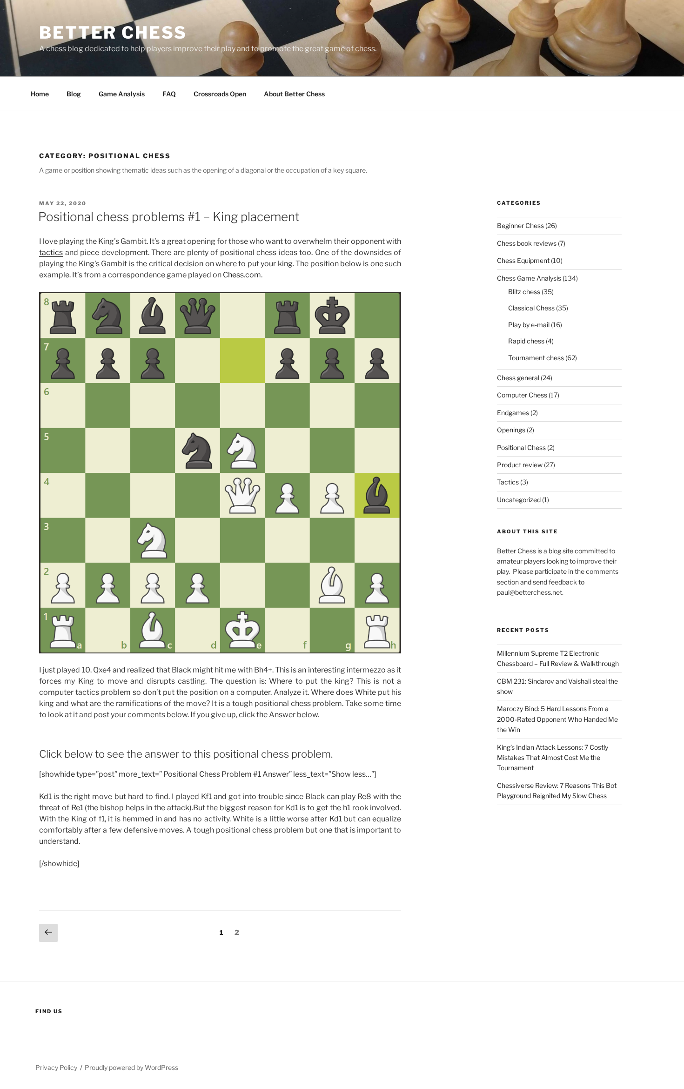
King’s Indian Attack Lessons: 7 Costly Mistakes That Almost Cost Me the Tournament (552, 757)
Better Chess (113, 32)
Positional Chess (521, 447)
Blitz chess (524, 292)
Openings (511, 430)
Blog (74, 94)
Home (40, 94)
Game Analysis (122, 94)
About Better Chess (294, 94)
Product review (520, 465)
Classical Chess (531, 308)
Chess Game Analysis (529, 278)
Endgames (513, 413)
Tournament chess (536, 358)
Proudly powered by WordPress (131, 1067)
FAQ (169, 94)
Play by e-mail (529, 325)
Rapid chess (526, 341)
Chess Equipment (523, 260)
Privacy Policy (56, 1067)
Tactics (508, 482)
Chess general (518, 378)
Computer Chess (522, 395)
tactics (51, 252)
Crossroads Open (220, 94)
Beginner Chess (520, 225)
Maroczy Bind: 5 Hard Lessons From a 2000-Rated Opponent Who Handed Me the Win (557, 719)
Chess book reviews (527, 243)
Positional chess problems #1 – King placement (169, 216)
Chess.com (242, 274)
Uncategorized (519, 500)
